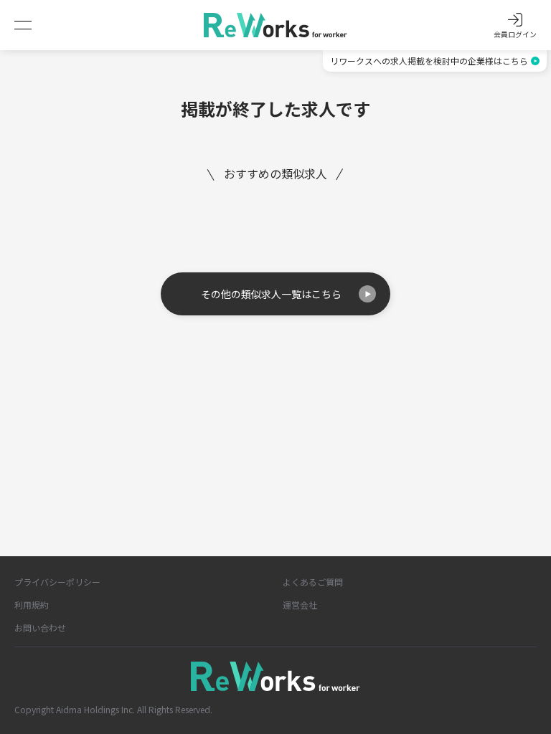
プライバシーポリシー (57, 582)
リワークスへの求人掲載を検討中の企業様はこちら (429, 60)
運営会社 (300, 605)
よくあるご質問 (313, 582)
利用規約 (31, 605)
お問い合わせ (40, 627)
